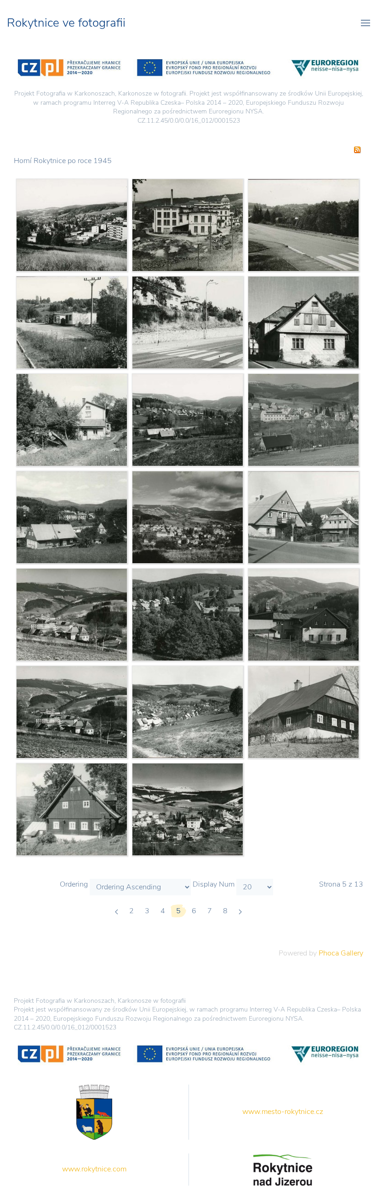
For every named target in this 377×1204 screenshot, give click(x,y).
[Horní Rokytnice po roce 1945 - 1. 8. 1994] (303, 225)
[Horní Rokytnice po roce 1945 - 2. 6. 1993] (72, 517)
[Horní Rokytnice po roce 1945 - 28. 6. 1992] (187, 614)
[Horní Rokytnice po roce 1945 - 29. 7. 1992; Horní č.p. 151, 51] (303, 517)
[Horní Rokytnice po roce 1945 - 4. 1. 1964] (72, 614)
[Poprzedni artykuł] (116, 910)
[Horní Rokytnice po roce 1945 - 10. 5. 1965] (303, 419)
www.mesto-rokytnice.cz (282, 1112)
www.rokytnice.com (94, 1169)
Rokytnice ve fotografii (66, 23)
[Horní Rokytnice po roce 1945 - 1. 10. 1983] (72, 225)
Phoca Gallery (341, 953)
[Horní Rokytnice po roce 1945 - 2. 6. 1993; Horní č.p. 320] (72, 419)
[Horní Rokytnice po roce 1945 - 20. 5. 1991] (187, 419)
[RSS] (357, 149)
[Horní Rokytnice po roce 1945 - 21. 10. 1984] (187, 517)
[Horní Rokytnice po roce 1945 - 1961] (187, 809)
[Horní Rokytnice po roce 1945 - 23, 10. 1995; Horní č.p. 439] (303, 614)
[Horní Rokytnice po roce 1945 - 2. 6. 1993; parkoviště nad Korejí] (72, 322)
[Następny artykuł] (240, 910)
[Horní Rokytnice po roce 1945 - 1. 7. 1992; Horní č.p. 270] (303, 322)
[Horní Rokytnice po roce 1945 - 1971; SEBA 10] (187, 225)
